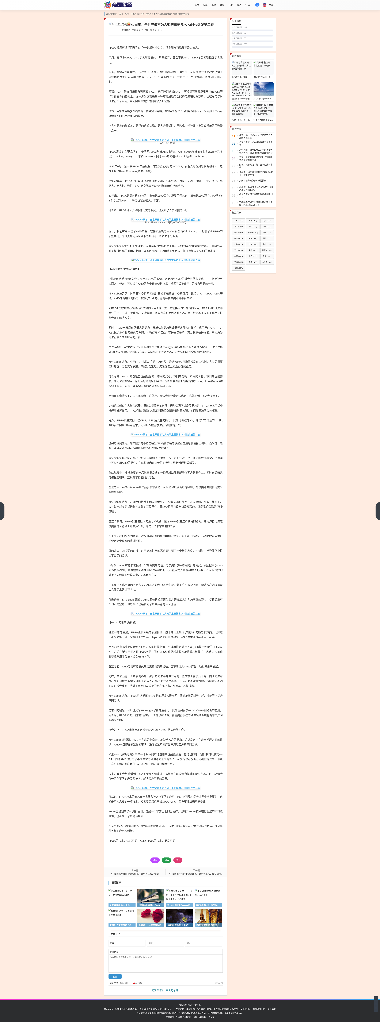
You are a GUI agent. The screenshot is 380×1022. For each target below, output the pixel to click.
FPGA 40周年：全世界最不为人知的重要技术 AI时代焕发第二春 (160, 13)
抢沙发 (153, 30)
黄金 (238, 226)
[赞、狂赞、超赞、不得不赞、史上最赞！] (130, 951)
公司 (267, 226)
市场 (238, 244)
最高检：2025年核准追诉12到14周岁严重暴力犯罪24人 (256, 188)
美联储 (253, 232)
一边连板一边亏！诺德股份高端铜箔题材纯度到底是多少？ (256, 203)
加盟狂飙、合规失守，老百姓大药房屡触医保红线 (256, 136)
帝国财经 (126, 30)
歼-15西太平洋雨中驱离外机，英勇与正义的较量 (135, 873)
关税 (238, 268)
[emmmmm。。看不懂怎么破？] (128, 951)
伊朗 (253, 262)
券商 (238, 256)
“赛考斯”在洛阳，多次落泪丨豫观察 (269, 77)
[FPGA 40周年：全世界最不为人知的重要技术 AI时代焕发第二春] (165, 139)
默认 (160, 30)
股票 (205, 4)
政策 (267, 256)
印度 (267, 232)
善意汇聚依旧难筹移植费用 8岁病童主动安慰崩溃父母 (255, 158)
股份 (267, 244)
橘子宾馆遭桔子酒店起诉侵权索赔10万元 (256, 195)
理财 (222, 4)
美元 (253, 238)
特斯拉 (267, 250)
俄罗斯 (238, 262)
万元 (253, 244)
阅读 (167, 860)
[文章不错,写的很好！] (127, 951)
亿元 (238, 220)
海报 (155, 860)
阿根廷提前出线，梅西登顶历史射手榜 (256, 166)
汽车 (238, 250)
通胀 (267, 238)
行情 (247, 4)
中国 (253, 250)
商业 (230, 4)
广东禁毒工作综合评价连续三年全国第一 (256, 144)
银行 (253, 256)
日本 (253, 220)
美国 (238, 232)
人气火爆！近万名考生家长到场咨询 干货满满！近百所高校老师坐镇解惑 (256, 151)
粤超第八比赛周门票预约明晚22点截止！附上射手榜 (256, 173)
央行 (267, 220)
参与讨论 (219, 982)
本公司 (267, 262)
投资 (239, 4)
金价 (253, 226)
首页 (197, 4)
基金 (214, 4)
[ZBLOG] (118, 5)
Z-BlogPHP (145, 1008)
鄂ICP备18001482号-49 (190, 1004)
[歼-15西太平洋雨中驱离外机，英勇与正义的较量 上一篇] (2, 511)
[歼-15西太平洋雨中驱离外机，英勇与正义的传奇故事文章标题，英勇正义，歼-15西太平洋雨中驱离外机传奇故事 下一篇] (378, 511)
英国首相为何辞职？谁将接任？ (253, 180)
